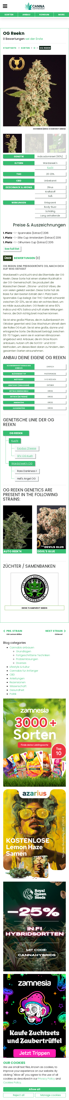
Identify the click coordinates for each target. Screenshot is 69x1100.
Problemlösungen (27, 659)
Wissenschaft (18, 686)
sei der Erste (34, 39)
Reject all (18, 1095)
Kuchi (50, 167)
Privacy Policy (46, 1078)
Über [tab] (7, 258)
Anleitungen (17, 678)
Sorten (25, 47)
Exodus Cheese (26, 448)
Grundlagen (23, 651)
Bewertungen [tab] (27, 258)
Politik (13, 694)
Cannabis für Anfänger (24, 671)
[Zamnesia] (34, 742)
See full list (12, 249)
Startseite (9, 47)
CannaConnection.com (34, 6)
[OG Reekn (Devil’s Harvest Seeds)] (34, 90)
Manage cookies (50, 1095)
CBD (12, 674)
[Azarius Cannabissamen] (34, 834)
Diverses (21, 663)
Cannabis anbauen (22, 647)
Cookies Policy (12, 1082)
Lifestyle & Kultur (20, 667)
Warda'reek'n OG (21, 463)
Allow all (34, 1089)
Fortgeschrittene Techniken (33, 655)
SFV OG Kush (25, 456)
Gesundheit (17, 690)
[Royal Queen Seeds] (34, 926)
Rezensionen (18, 682)
